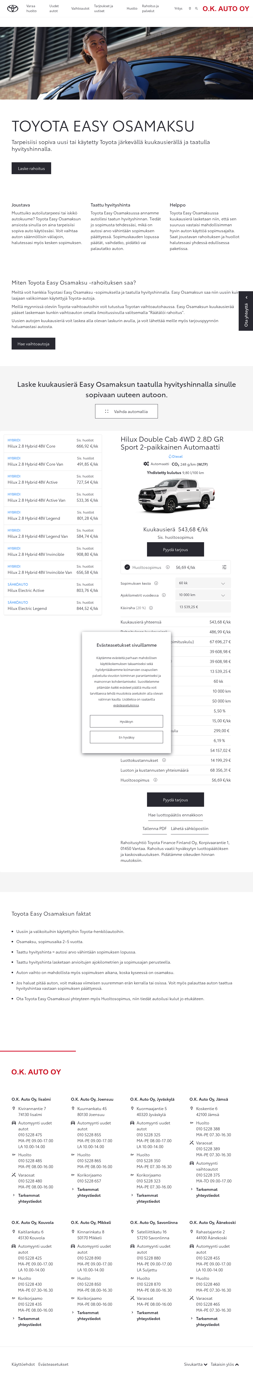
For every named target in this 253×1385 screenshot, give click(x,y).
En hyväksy (126, 737)
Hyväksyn (126, 721)
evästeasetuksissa (126, 705)
